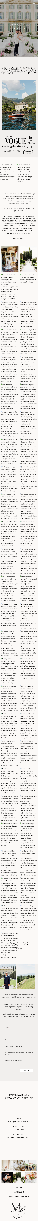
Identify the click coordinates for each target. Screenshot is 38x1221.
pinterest (25, 1138)
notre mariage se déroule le (13, 1046)
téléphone (8, 1040)
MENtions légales (19, 1196)
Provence (30, 196)
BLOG (19, 1187)
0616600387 (19, 1130)
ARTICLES (19, 1192)
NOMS (7, 1028)
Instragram (13, 1138)
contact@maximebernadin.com (19, 1122)
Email (7, 1034)
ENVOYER (26, 1070)
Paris (27, 198)
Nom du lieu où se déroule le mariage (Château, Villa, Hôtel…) (19, 1053)
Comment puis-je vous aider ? (14, 1060)
